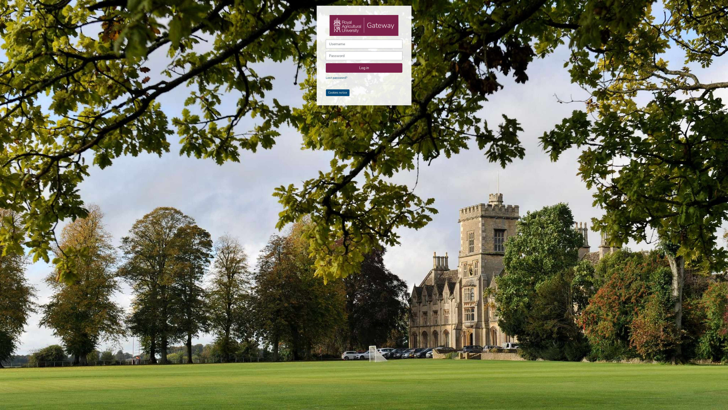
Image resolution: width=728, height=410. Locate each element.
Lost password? (336, 78)
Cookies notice (337, 93)
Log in (364, 67)
